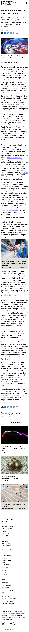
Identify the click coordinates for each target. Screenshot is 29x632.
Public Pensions (5, 413)
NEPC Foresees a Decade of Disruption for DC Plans (11, 477)
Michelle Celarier (6, 452)
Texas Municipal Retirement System (10, 417)
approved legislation (14, 158)
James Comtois (5, 480)
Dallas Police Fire (16, 413)
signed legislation (12, 210)
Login (13, 629)
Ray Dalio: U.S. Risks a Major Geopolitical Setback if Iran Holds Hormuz (13, 448)
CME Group (12, 267)
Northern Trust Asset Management (16, 508)
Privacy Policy (21, 617)
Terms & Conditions (16, 613)
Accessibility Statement (8, 617)
